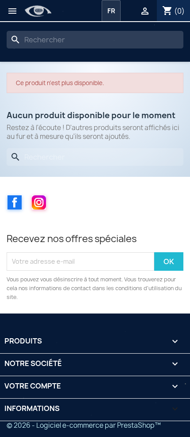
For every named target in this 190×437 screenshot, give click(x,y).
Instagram (39, 202)
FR (111, 11)
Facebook (15, 202)
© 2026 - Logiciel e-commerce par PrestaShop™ (84, 425)
